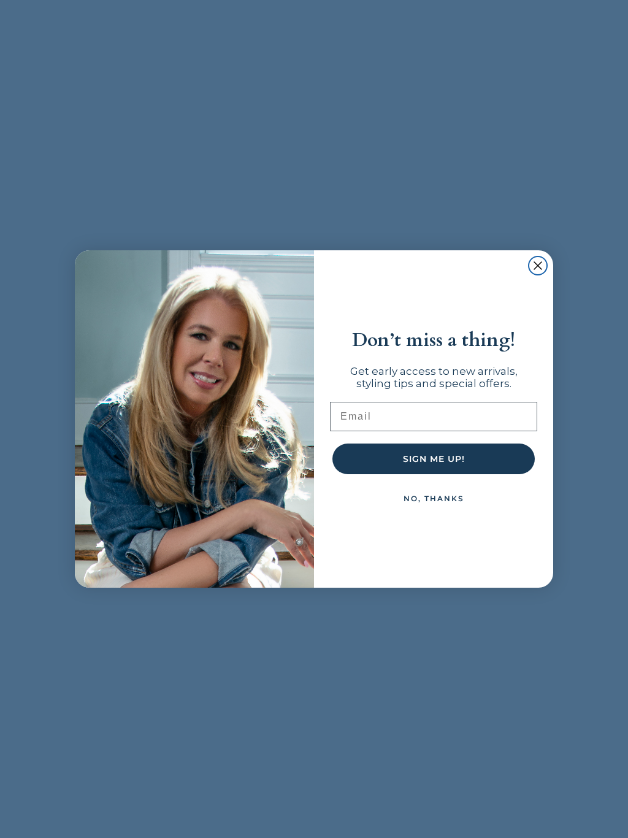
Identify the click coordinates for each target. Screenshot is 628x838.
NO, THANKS (434, 498)
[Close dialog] (538, 265)
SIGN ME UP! (434, 458)
